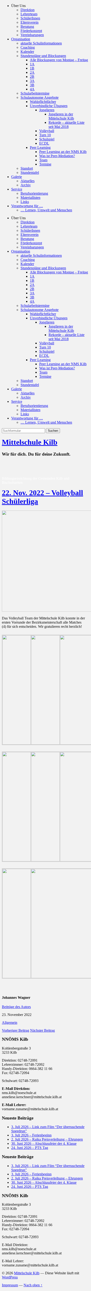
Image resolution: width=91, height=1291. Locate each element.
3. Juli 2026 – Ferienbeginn (31, 1135)
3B (32, 85)
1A (32, 64)
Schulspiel (46, 139)
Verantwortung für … (27, 206)
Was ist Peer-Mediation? (57, 156)
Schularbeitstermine (35, 93)
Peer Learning (40, 147)
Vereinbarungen (32, 35)
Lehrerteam (29, 14)
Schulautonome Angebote (40, 97)
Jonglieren (46, 110)
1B (32, 68)
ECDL (44, 143)
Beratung (27, 27)
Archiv (26, 185)
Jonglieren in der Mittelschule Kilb (61, 116)
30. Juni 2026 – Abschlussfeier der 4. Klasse (44, 1143)
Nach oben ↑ (33, 1285)
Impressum (10, 1285)
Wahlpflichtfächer (43, 102)
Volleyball (46, 131)
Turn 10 (45, 135)
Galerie (16, 177)
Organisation (20, 39)
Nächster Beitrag (42, 1030)
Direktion (28, 10)
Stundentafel (30, 172)
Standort (27, 168)
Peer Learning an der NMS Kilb (63, 152)
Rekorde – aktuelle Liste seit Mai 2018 (66, 125)
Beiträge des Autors (16, 1007)
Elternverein (29, 22)
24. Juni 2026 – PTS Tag (29, 1148)
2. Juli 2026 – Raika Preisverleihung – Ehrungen (47, 1139)
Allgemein (9, 1023)
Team (43, 160)
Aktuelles (28, 181)
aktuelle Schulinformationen (41, 43)
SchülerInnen (30, 18)
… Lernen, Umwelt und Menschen (46, 210)
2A (32, 72)
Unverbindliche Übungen (48, 106)
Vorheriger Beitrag (15, 1030)
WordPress (10, 1277)
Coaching (28, 47)
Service (16, 189)
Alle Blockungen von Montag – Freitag (59, 60)
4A (32, 89)
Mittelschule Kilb (29, 442)
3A (32, 81)
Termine (45, 164)
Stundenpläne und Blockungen (43, 56)
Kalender (27, 52)
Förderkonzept (31, 31)
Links (25, 202)
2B (32, 77)
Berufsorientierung (34, 193)
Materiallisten (30, 198)
